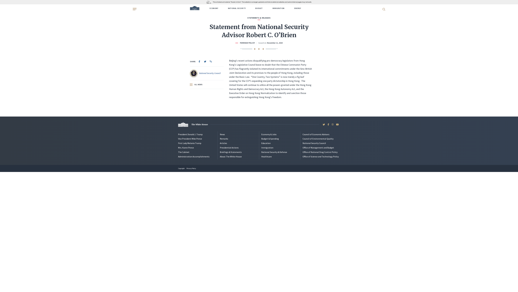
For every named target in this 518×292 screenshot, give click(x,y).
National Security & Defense (274, 152)
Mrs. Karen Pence (186, 147)
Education (266, 143)
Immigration (278, 8)
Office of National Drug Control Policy (320, 152)
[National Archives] (209, 2)
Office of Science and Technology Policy (321, 156)
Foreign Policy (247, 43)
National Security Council (314, 143)
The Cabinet (183, 152)
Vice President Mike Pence (190, 138)
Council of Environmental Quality (318, 138)
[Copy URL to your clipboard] (211, 61)
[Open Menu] (134, 9)
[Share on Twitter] (205, 61)
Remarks (224, 138)
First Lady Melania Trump (189, 143)
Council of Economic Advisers (316, 134)
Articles (223, 143)
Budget (259, 8)
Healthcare (266, 156)
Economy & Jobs (269, 134)
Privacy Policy (191, 168)
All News (198, 84)
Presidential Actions (229, 147)
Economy (214, 8)
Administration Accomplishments (193, 156)
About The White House (231, 156)
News (222, 134)
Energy (297, 8)
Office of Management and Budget (318, 147)
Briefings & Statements (231, 152)
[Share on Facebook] (199, 61)
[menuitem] (199, 61)
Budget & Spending (270, 138)
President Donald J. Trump (190, 134)
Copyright (181, 168)
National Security (237, 8)
